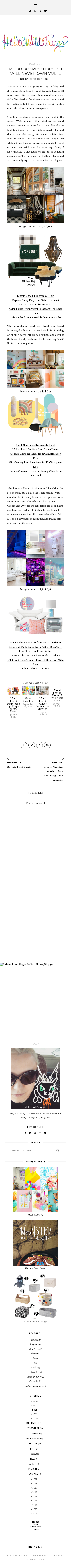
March (33, 1469)
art (35, 1362)
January (33, 1474)
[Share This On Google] (47, 745)
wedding (35, 1367)
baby (35, 1358)
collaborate (35, 1526)
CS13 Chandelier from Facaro (35, 304)
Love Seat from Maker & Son (35, 651)
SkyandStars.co (35, 1560)
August (33, 1443)
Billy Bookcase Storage (35, 1321)
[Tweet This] (31, 745)
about (35, 1524)
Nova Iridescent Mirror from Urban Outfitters (35, 642)
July (33, 1448)
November (33, 1428)
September (32, 1438)
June (32, 1454)
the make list (35, 1381)
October (33, 1433)
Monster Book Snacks (35, 1268)
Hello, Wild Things (36, 1555)
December (33, 1423)
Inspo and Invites (35, 1376)
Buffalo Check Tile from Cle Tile (35, 296)
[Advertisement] (35, 922)
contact (35, 1529)
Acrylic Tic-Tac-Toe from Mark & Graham (35, 655)
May (33, 1459)
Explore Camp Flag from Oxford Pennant (35, 300)
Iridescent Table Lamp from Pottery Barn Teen (35, 647)
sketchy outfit (35, 1349)
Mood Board (35, 64)
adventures (35, 1353)
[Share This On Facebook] (24, 745)
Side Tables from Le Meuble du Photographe (35, 317)
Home (35, 1522)
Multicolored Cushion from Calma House (35, 449)
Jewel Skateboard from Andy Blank (35, 445)
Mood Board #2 (35, 1214)
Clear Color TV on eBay (35, 668)
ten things (36, 1339)
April (33, 1464)
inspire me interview (35, 1385)
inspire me (35, 1344)
